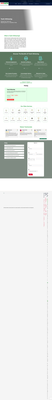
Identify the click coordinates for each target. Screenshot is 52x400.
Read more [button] (7, 136)
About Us (44, 201)
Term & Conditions (44, 224)
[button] (4, 133)
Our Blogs (44, 214)
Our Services (44, 205)
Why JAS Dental (44, 210)
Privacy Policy (44, 219)
